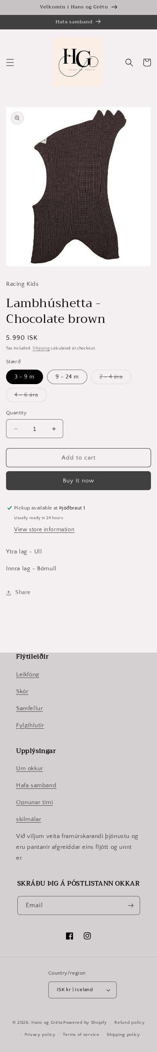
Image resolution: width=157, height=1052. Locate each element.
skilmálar (28, 819)
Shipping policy (123, 1034)
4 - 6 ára (30, 396)
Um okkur (29, 768)
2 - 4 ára (115, 378)
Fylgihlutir (30, 725)
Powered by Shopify (85, 1022)
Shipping (41, 348)
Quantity (16, 413)
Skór (22, 691)
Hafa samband (36, 785)
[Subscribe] (131, 905)
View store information (44, 529)
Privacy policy (40, 1034)
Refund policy (129, 1022)
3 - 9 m (24, 377)
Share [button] (23, 592)
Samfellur (29, 708)
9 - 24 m (67, 377)
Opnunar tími (34, 802)
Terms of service (81, 1034)
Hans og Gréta (46, 1022)
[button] (10, 62)
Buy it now (78, 480)
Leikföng (27, 674)
